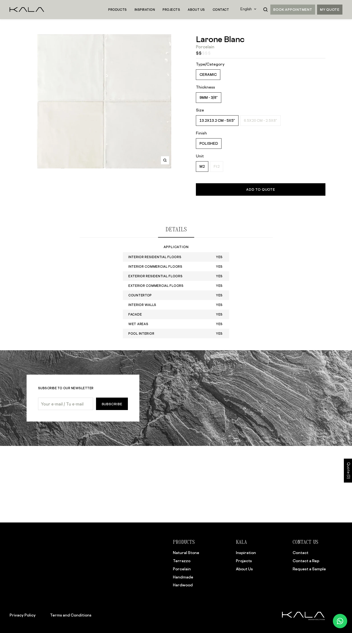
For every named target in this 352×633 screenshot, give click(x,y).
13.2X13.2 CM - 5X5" (217, 120)
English (246, 9)
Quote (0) (348, 470)
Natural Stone (186, 552)
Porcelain (182, 568)
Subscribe (112, 404)
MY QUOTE (330, 9)
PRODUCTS (117, 9)
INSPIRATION (145, 9)
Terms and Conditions (70, 615)
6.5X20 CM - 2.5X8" (260, 120)
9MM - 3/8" (208, 97)
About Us (244, 568)
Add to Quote (260, 189)
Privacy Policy (23, 615)
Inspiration (246, 552)
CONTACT (221, 9)
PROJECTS (171, 9)
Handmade (183, 577)
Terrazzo (181, 560)
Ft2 (217, 166)
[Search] (265, 9)
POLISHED (208, 143)
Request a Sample (309, 568)
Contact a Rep (306, 560)
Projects (244, 560)
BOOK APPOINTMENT (292, 9)
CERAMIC (208, 74)
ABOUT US (196, 9)
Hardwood (183, 585)
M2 (202, 166)
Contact (300, 552)
